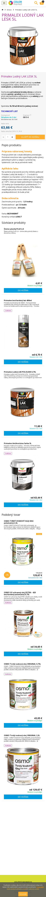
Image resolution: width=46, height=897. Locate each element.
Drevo (9, 10)
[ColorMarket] (20, 3)
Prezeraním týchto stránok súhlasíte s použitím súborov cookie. (25, 888)
